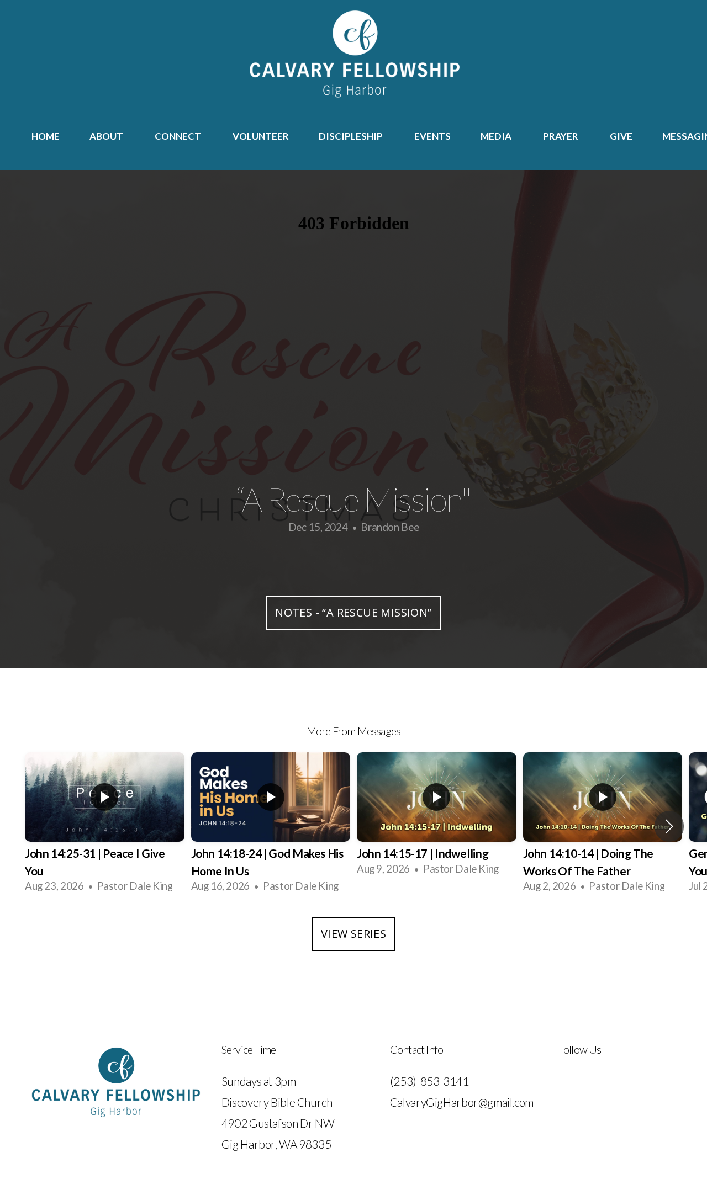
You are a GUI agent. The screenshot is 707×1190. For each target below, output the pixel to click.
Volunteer (261, 136)
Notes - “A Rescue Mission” (353, 612)
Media (497, 136)
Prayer (561, 136)
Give (621, 136)
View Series (353, 933)
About (107, 136)
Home (45, 136)
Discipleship (351, 136)
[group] (104, 826)
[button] (669, 826)
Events (432, 136)
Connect (179, 136)
